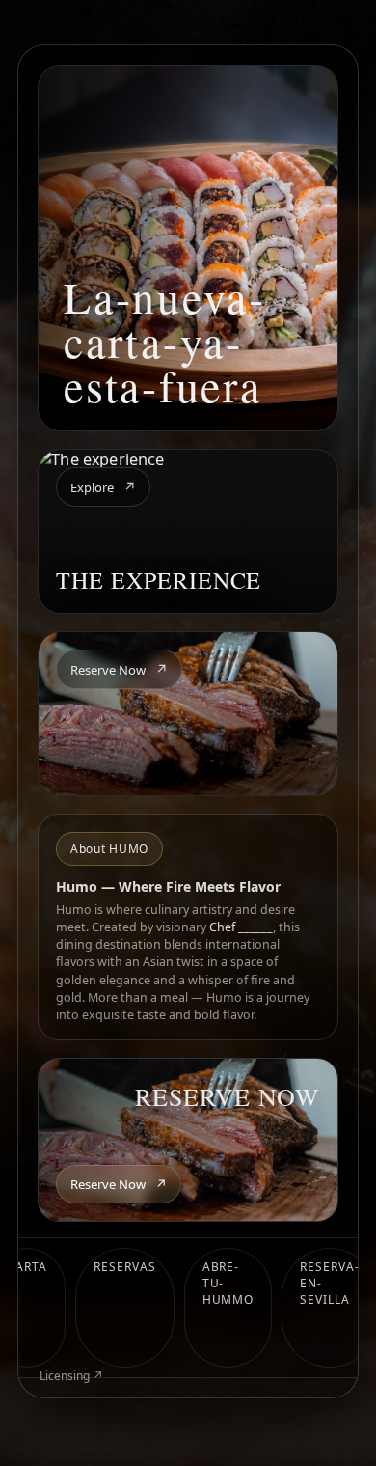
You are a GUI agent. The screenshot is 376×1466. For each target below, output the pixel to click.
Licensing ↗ (71, 1376)
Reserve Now (119, 669)
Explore (103, 487)
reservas (125, 1267)
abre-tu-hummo (228, 1283)
